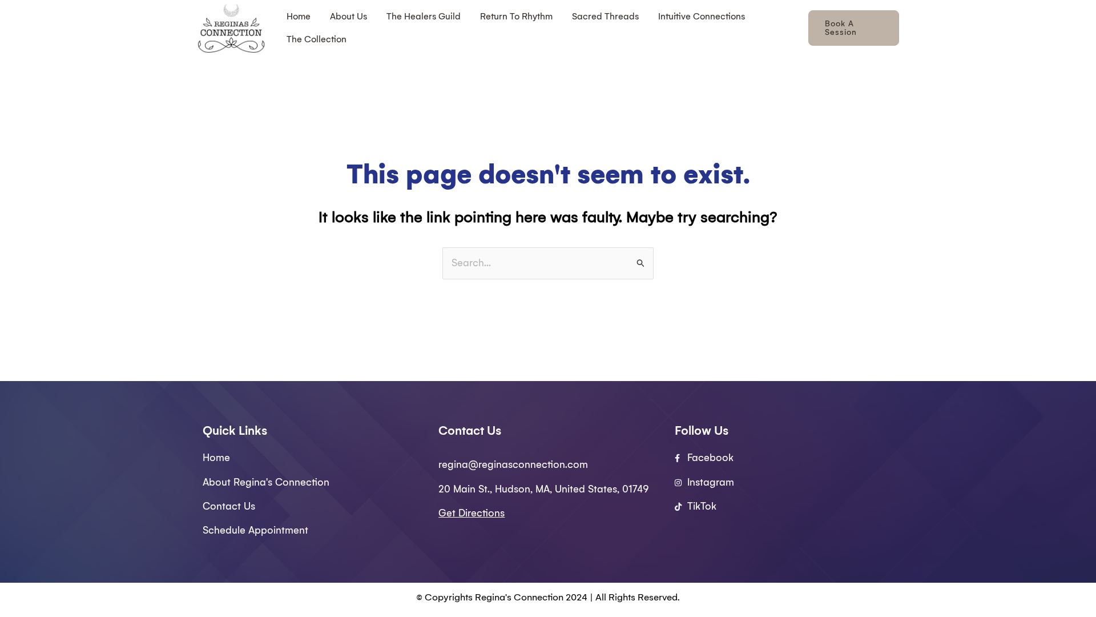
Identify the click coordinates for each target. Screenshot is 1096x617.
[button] (853, 28)
